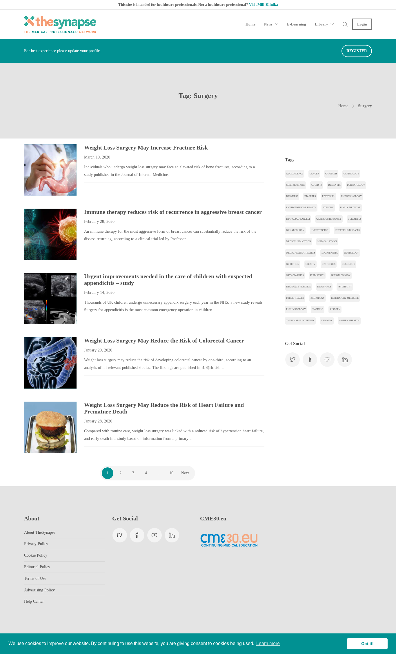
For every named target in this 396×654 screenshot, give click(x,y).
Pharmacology (340, 275)
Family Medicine (350, 207)
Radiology (317, 298)
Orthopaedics (295, 275)
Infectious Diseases (347, 230)
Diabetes (310, 196)
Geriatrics (354, 219)
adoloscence (294, 173)
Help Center (34, 601)
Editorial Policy (37, 567)
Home (250, 24)
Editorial (328, 196)
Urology (327, 320)
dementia (334, 185)
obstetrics (328, 264)
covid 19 (316, 185)
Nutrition (292, 264)
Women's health (349, 320)
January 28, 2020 (98, 421)
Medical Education (298, 241)
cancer (314, 173)
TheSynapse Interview (300, 320)
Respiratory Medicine (345, 298)
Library (321, 24)
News (268, 24)
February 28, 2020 (99, 221)
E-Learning (296, 24)
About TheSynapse (39, 532)
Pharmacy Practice (298, 286)
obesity (310, 264)
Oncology (348, 264)
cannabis (331, 173)
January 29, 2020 (98, 350)
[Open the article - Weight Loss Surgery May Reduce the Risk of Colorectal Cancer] (37, 363)
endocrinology (351, 196)
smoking (317, 309)
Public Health (295, 298)
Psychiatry (345, 286)
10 (171, 473)
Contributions (295, 185)
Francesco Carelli (298, 219)
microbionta (329, 253)
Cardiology (351, 173)
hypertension (319, 230)
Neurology (351, 253)
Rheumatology (296, 309)
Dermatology (356, 185)
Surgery (335, 309)
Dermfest (292, 196)
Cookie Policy (35, 555)
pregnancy (324, 286)
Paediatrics (317, 275)
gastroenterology (328, 219)
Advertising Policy (39, 590)
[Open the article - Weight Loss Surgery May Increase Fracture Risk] (37, 170)
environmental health (301, 207)
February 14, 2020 (99, 292)
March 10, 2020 (97, 157)
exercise (328, 207)
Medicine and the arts (300, 253)
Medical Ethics (327, 241)
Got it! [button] (367, 643)
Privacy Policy (36, 544)
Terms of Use (35, 578)
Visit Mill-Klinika (263, 4)
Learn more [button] (268, 643)
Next (185, 473)
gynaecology (295, 230)
